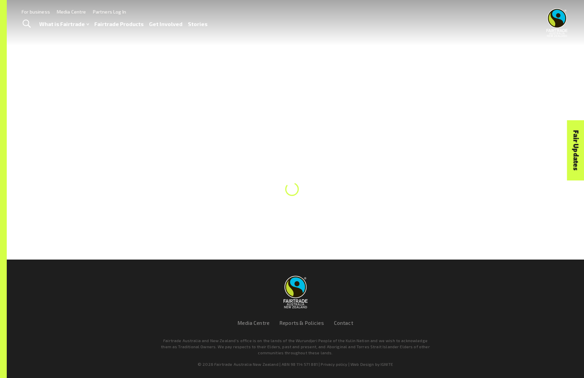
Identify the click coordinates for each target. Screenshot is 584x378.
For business (36, 12)
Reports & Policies (301, 323)
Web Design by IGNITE (371, 364)
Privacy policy (334, 364)
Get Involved (165, 24)
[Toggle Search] (26, 24)
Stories (198, 24)
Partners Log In (109, 12)
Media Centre (71, 12)
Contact (343, 323)
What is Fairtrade (62, 24)
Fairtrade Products (119, 24)
